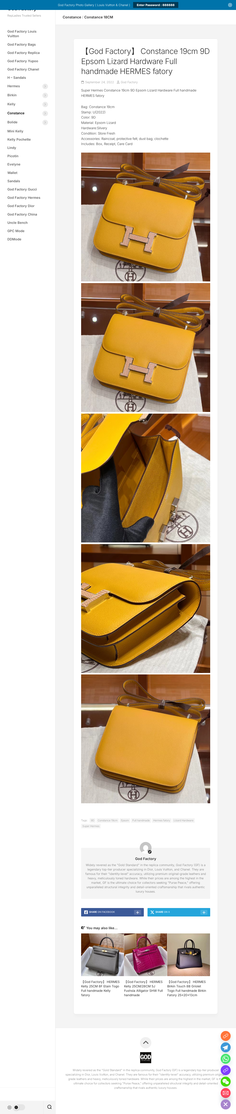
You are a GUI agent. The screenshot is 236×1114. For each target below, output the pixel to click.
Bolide (12, 122)
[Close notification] (230, 5)
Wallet (12, 173)
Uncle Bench (17, 223)
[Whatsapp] (226, 1059)
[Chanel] (226, 1070)
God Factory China (22, 214)
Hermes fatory (161, 820)
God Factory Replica (23, 53)
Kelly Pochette (19, 139)
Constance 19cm (107, 820)
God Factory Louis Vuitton (22, 33)
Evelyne (13, 164)
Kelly (11, 104)
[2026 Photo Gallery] (226, 1036)
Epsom (125, 820)
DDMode (14, 239)
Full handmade (141, 820)
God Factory (129, 82)
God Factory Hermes (23, 198)
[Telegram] (226, 1047)
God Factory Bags (21, 44)
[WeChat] (226, 1082)
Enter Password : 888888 (156, 5)
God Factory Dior (20, 206)
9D (92, 820)
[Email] (226, 1093)
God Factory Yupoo (22, 61)
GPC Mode (16, 231)
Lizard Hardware (183, 820)
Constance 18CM (98, 17)
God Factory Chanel (23, 69)
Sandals (13, 181)
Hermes (13, 86)
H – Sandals (16, 78)
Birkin (12, 95)
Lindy (11, 148)
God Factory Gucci (22, 189)
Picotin (12, 156)
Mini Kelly (15, 131)
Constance (16, 113)
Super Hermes (90, 826)
